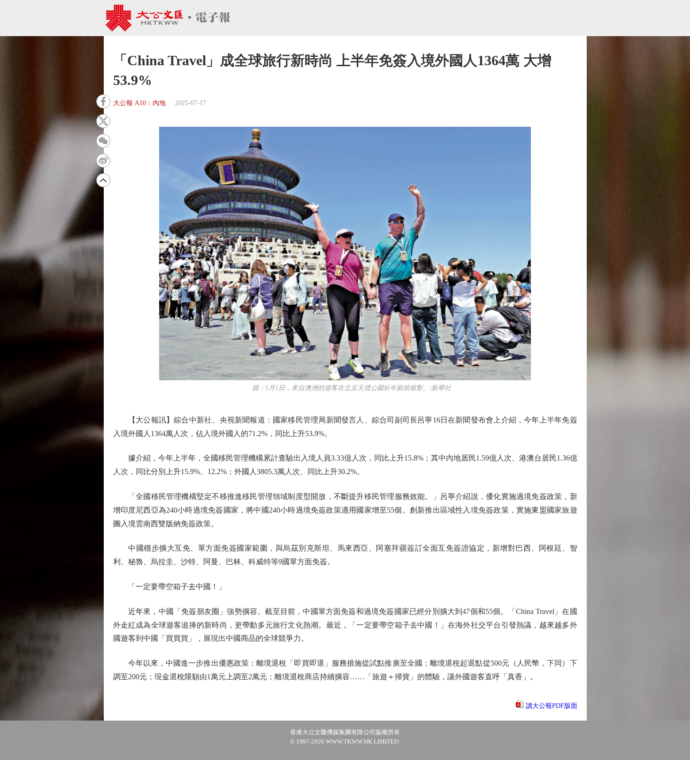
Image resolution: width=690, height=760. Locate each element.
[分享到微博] (103, 161)
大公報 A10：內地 (139, 103)
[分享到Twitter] (103, 121)
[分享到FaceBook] (103, 101)
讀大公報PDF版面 (551, 705)
